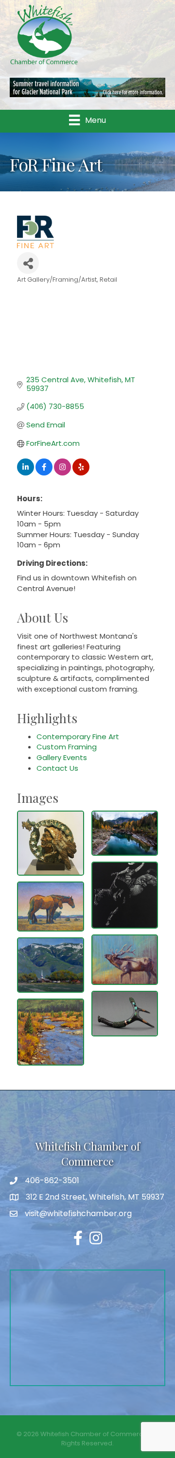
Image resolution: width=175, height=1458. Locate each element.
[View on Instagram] (62, 473)
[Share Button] (28, 263)
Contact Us (57, 768)
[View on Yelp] (80, 473)
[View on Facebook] (43, 473)
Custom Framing (66, 747)
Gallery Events (61, 757)
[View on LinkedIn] (25, 473)
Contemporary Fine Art (77, 736)
